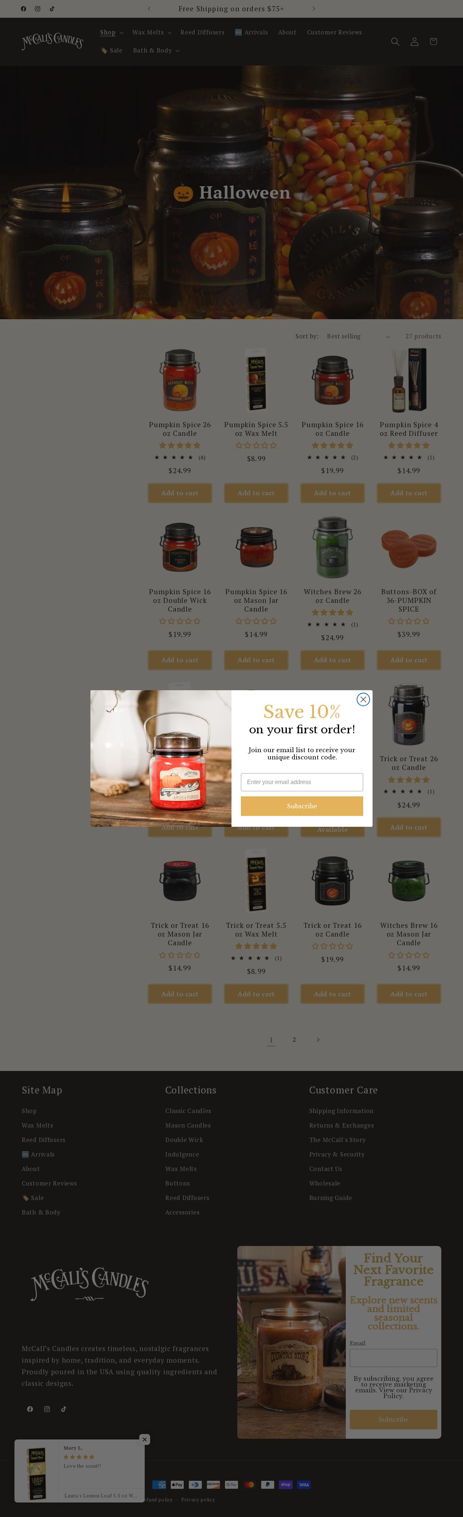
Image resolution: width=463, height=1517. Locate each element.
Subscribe (302, 806)
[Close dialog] (363, 699)
